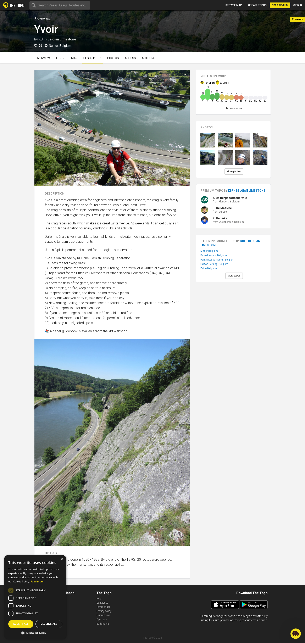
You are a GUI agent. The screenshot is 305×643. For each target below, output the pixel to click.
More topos (234, 275)
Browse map (234, 5)
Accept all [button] (21, 624)
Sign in (297, 5)
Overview (43, 18)
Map (74, 58)
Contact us (102, 602)
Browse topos (234, 108)
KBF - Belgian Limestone (57, 39)
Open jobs (101, 619)
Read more (37, 581)
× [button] (61, 559)
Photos (113, 58)
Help (98, 598)
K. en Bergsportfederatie (230, 198)
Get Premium (280, 5)
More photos (234, 171)
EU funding (102, 623)
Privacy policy (103, 611)
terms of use (258, 620)
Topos (60, 58)
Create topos (257, 5)
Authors (148, 58)
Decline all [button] (48, 624)
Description (92, 58)
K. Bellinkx (220, 218)
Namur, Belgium (60, 45)
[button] (35, 633)
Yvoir (46, 29)
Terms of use (103, 606)
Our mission (103, 615)
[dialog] (35, 597)
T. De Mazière (222, 208)
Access (130, 58)
